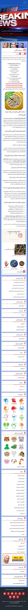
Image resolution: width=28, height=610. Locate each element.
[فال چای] (19, 256)
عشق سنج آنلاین (21, 378)
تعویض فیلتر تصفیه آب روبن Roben (17, 531)
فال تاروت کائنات (21, 481)
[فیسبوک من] (15, 593)
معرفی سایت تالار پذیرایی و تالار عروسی (17, 528)
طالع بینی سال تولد (20, 466)
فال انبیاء (22, 315)
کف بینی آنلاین (21, 339)
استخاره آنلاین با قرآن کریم (11, 25)
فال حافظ (22, 543)
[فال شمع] (23, 256)
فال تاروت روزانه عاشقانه (19, 508)
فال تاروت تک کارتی (20, 484)
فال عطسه (22, 571)
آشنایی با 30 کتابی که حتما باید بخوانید (17, 522)
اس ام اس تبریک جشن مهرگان (18, 285)
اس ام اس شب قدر (20, 294)
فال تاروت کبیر (21, 478)
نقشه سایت (7, 606)
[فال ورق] (14, 256)
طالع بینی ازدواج (21, 348)
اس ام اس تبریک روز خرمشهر (18, 297)
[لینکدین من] (10, 597)
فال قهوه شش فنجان (20, 330)
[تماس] (8, 593)
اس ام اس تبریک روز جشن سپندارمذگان (16, 291)
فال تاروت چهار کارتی (20, 490)
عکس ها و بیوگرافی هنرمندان (18, 583)
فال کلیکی (22, 369)
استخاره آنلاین (18, 50)
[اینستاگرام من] (12, 593)
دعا (23, 359)
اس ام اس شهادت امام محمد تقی (18, 288)
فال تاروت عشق (21, 505)
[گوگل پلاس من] (17, 597)
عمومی (18, 272)
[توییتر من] (4, 593)
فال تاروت (22, 513)
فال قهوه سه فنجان (20, 327)
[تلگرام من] (19, 593)
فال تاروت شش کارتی (20, 496)
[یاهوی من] (23, 593)
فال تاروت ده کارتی (20, 502)
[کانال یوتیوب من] (14, 597)
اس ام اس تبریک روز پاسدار (19, 282)
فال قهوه (22, 324)
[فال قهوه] (7, 250)
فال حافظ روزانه (21, 546)
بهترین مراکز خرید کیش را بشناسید (17, 525)
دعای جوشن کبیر (21, 357)
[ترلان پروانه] (14, 46)
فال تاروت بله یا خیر (20, 511)
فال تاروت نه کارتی (20, 499)
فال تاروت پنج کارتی (20, 493)
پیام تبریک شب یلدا (20, 552)
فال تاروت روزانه (21, 476)
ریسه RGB (22, 387)
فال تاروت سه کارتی (20, 487)
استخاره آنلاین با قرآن (9, 224)
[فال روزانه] (11, 250)
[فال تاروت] (20, 250)
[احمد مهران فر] (22, 46)
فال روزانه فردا (21, 580)
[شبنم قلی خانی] (6, 46)
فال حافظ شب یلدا (20, 549)
